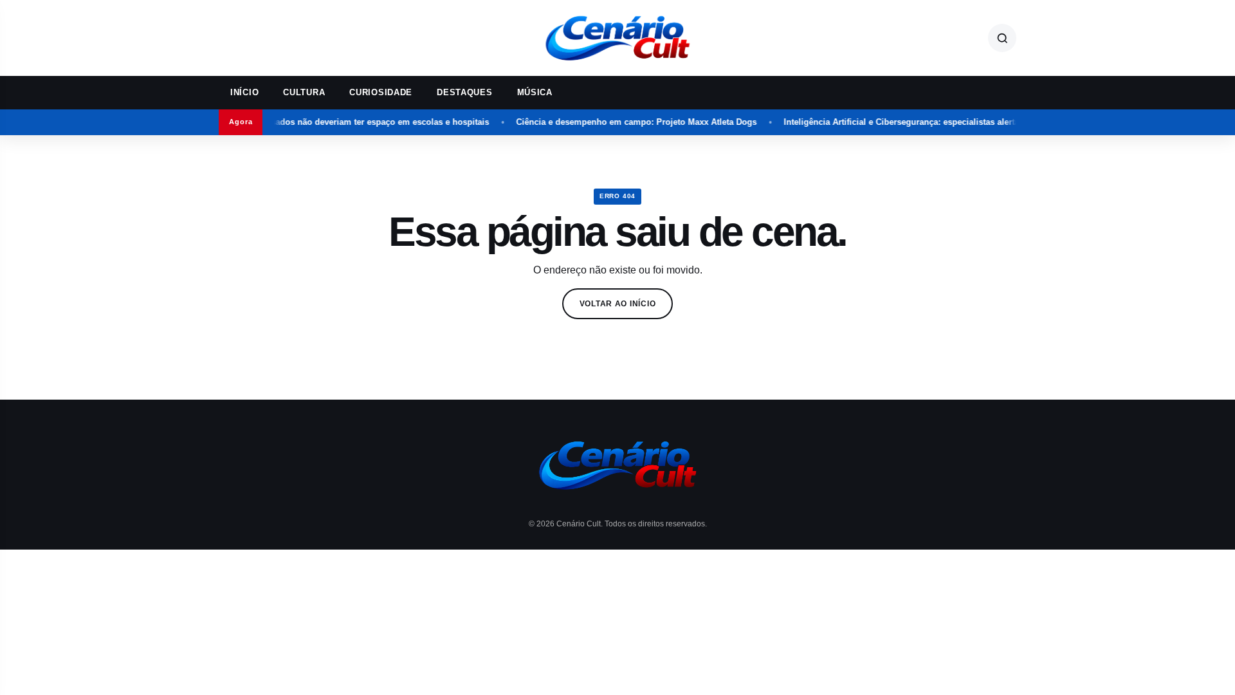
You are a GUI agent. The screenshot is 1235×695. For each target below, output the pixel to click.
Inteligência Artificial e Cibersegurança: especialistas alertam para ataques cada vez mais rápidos (965, 122)
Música (535, 92)
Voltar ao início (618, 303)
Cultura (304, 92)
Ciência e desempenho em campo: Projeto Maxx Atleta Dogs (624, 122)
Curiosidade (380, 92)
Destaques (464, 92)
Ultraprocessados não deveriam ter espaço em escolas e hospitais (345, 122)
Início (244, 92)
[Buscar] (1002, 38)
